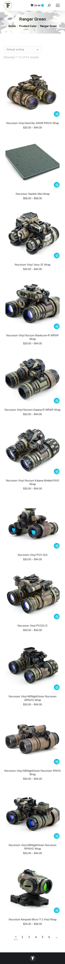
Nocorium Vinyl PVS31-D (32, 625)
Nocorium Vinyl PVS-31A (32, 554)
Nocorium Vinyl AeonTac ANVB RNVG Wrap (32, 123)
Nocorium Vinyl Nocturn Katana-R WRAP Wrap (32, 409)
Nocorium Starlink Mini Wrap (32, 193)
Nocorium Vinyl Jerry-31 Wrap (32, 264)
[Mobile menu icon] (57, 5)
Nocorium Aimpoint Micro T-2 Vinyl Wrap (33, 919)
